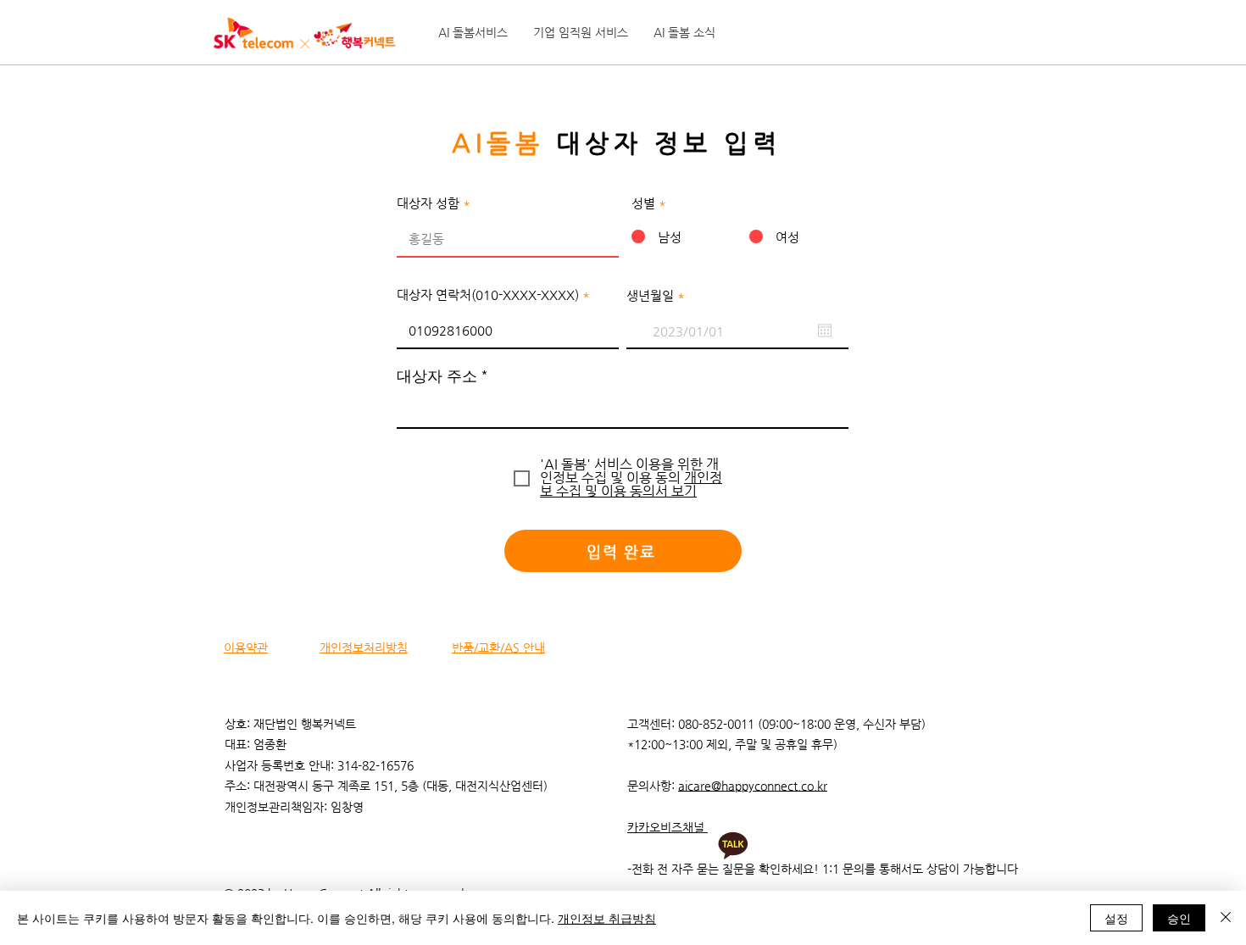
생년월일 (659, 295)
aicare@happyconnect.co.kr (752, 785)
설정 (1116, 917)
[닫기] (1225, 917)
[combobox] (622, 407)
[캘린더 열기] (825, 330)
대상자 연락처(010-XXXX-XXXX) (488, 294)
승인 (1179, 917)
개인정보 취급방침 (607, 917)
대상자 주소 (437, 376)
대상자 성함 (428, 203)
